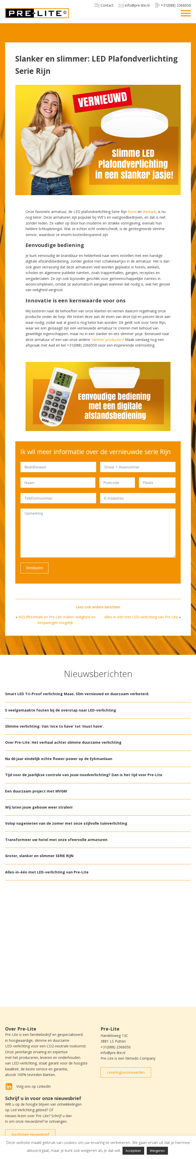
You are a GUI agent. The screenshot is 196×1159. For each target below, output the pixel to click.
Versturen (34, 568)
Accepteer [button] (133, 1150)
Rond (132, 211)
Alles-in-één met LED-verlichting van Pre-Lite (141, 616)
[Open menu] (186, 13)
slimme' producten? (108, 339)
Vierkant (149, 211)
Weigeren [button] (157, 1150)
